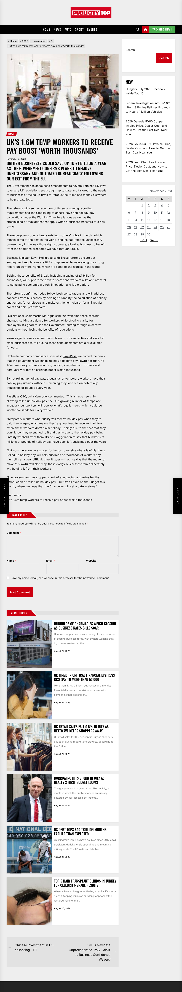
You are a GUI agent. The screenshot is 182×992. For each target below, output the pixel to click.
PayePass (69, 356)
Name (11, 560)
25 (162, 227)
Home (46, 29)
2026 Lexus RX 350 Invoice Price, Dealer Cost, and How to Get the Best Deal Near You (148, 148)
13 (128, 220)
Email (50, 560)
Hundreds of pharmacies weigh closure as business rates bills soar (85, 626)
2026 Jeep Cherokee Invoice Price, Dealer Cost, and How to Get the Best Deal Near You (146, 166)
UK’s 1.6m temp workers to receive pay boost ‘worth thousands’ (49, 500)
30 (149, 234)
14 (135, 220)
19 (168, 220)
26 (168, 227)
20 (129, 227)
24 (155, 227)
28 (135, 234)
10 (155, 212)
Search (130, 50)
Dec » (154, 240)
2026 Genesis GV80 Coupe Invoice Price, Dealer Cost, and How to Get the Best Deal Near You (146, 128)
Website (91, 560)
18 (161, 220)
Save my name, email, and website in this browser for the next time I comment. (60, 578)
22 (142, 227)
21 (135, 227)
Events (92, 29)
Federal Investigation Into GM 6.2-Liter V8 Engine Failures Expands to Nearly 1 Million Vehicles (148, 107)
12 (168, 212)
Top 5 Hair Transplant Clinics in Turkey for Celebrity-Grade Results (85, 883)
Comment (14, 532)
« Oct (143, 240)
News (57, 29)
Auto (68, 29)
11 (162, 212)
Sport (79, 29)
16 (148, 220)
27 (129, 234)
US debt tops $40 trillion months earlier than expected (80, 831)
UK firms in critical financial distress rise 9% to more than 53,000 (84, 677)
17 (155, 220)
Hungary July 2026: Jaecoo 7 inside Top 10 (145, 91)
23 (149, 227)
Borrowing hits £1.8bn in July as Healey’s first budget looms (79, 780)
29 (142, 234)
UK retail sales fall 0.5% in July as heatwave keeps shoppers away (81, 728)
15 (142, 220)
